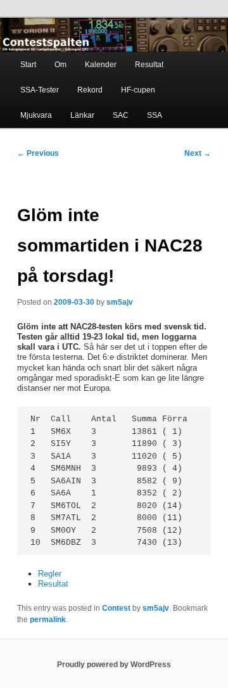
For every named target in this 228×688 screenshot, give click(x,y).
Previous (38, 153)
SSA (154, 115)
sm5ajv (119, 302)
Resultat (149, 64)
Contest (116, 608)
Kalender (101, 64)
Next (197, 153)
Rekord (90, 90)
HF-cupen (138, 90)
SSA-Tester (39, 90)
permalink (48, 619)
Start (28, 64)
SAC (121, 115)
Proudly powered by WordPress (114, 664)
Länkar (82, 115)
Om (60, 64)
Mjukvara (36, 115)
